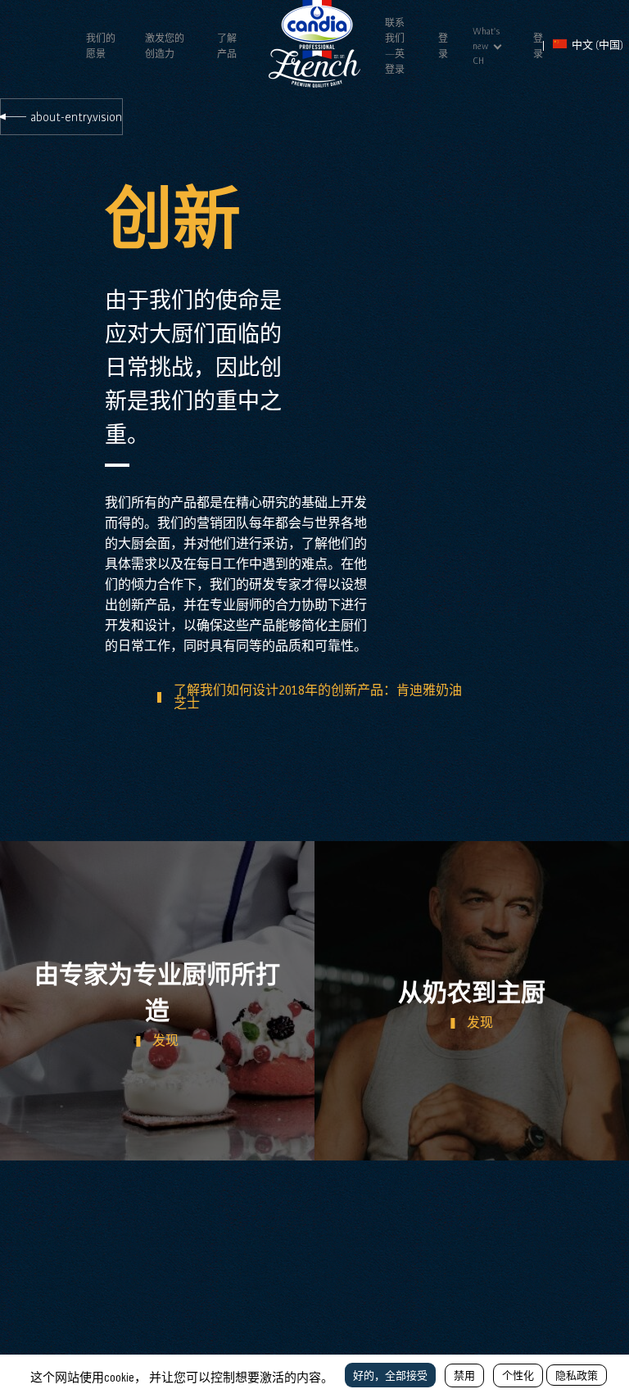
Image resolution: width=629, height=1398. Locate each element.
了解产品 (227, 46)
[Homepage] (314, 84)
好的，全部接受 (390, 1375)
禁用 (464, 1375)
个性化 (518, 1375)
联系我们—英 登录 (395, 46)
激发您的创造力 (164, 46)
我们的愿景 (100, 46)
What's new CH (486, 46)
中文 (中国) (596, 44)
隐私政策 (576, 1375)
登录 (443, 46)
